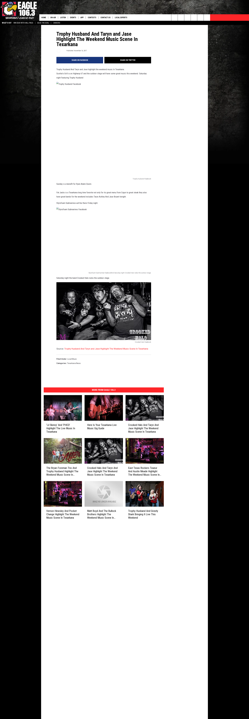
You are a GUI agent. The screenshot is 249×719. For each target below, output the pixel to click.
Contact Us (105, 17)
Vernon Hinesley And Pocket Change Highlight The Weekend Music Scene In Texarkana (62, 514)
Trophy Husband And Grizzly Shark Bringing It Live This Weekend (143, 514)
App (82, 17)
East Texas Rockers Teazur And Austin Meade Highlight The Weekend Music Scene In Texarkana (144, 471)
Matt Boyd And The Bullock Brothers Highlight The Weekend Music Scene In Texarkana (101, 514)
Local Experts (121, 17)
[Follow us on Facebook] (187, 17)
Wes (63, 51)
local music (72, 359)
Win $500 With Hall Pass (23, 23)
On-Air (53, 17)
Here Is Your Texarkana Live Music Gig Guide (102, 426)
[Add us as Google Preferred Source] (181, 17)
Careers (56, 23)
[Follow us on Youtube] (200, 17)
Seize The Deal (43, 23)
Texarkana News (74, 363)
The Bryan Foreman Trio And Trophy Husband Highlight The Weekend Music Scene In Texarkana (62, 471)
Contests (92, 17)
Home (43, 17)
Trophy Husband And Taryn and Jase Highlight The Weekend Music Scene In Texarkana (106, 348)
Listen (63, 17)
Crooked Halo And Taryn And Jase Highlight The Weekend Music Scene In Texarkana (143, 428)
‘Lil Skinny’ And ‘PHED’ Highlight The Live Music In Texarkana (60, 428)
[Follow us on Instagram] (194, 17)
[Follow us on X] (207, 17)
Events (73, 17)
